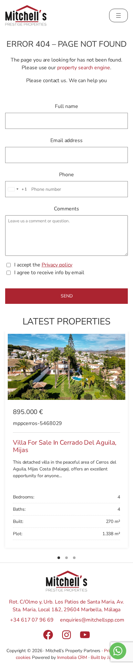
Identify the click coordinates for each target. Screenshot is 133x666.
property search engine (83, 67)
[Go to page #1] (59, 558)
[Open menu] (118, 15)
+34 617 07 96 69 (31, 619)
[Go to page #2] (66, 558)
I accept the (43, 264)
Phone (66, 174)
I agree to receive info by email (49, 272)
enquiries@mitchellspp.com (92, 619)
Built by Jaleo (104, 657)
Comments (66, 208)
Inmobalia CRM (72, 657)
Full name (66, 106)
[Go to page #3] (74, 558)
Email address (66, 140)
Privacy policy (57, 264)
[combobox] (16, 189)
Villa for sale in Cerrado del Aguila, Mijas (65, 446)
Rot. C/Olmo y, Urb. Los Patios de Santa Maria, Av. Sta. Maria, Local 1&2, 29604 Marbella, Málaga (66, 605)
